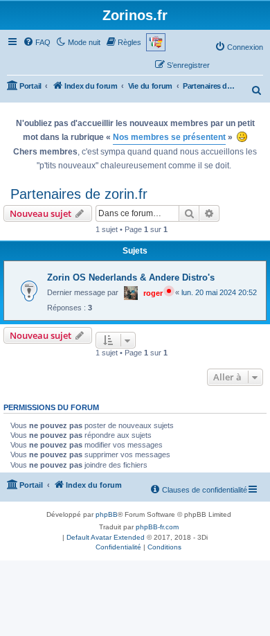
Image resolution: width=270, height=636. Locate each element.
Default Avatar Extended (105, 537)
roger (153, 293)
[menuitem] (37, 42)
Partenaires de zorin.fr (78, 194)
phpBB (107, 514)
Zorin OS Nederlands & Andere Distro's (131, 277)
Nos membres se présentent (169, 137)
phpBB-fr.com (157, 527)
